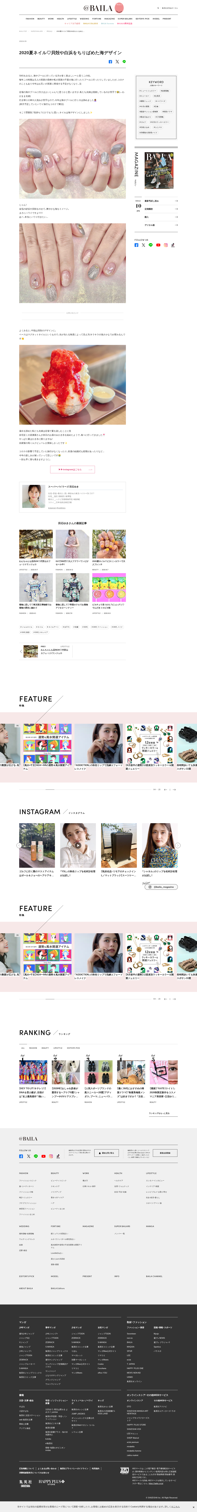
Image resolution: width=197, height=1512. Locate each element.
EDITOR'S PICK (26, 1276)
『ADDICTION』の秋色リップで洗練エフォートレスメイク (48, 767)
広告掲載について (26, 1468)
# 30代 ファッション (100, 627)
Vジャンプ (23, 1342)
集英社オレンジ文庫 (80, 1409)
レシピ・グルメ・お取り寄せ (156, 1192)
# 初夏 (76, 627)
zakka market (132, 1455)
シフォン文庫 (77, 1432)
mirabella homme (134, 1451)
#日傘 (156, 106)
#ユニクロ (158, 127)
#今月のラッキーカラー (159, 122)
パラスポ (157, 1351)
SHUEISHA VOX (134, 1429)
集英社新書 (50, 1428)
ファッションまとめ (27, 1214)
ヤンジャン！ (50, 1371)
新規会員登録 (165, 1153)
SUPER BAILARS (125, 18)
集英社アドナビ (160, 1407)
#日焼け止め (144, 127)
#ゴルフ (143, 122)
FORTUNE (96, 18)
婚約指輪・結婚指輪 (26, 1234)
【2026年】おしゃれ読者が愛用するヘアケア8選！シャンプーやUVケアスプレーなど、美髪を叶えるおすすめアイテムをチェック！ (66, 1096)
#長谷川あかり (145, 117)
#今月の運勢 (144, 106)
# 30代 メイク (117, 627)
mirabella (130, 1446)
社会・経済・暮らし (153, 1198)
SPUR (129, 1351)
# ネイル (39, 627)
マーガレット (77, 1355)
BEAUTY (41, 18)
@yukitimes (60, 508)
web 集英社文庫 (25, 1420)
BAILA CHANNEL (154, 1276)
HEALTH (60, 18)
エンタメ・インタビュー (155, 1181)
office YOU (102, 1373)
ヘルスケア (118, 1181)
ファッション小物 (26, 1192)
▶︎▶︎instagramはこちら (70, 469)
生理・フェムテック (121, 1186)
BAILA (129, 1342)
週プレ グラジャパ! (162, 1342)
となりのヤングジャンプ (55, 1375)
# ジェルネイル (26, 627)
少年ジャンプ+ (25, 1351)
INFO (116, 1276)
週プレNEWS (159, 1338)
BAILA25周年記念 (125, 23)
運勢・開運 (55, 1265)
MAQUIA (130, 1347)
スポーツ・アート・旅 (154, 1203)
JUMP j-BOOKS (78, 1414)
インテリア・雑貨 (152, 1186)
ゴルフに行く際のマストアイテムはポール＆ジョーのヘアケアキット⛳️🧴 (36, 874)
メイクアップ (56, 1192)
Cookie (101, 1364)
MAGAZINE (109, 18)
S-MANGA (23, 1368)
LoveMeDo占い (57, 1253)
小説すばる (24, 1411)
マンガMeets (77, 1373)
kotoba (48, 1439)
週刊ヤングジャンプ (53, 1360)
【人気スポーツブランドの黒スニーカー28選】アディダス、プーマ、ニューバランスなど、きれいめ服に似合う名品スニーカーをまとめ (98, 1096)
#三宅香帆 (160, 117)
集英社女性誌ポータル (170, 8)
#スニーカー (144, 96)
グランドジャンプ (52, 1380)
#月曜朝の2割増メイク (148, 133)
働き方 (85, 1181)
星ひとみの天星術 (58, 1259)
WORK (51, 18)
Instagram (52, 508)
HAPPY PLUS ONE (135, 1368)
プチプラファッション (27, 1203)
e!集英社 (49, 1443)
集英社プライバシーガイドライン (74, 1468)
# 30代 (85, 627)
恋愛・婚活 (23, 1250)
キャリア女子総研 (72, 23)
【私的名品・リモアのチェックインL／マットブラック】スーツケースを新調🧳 (118, 874)
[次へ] (178, 845)
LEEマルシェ (132, 1434)
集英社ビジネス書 (52, 1423)
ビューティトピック (58, 1181)
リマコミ (75, 1368)
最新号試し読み (152, 201)
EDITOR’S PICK (143, 18)
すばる (22, 1407)
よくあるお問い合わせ (47, 1468)
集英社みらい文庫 (105, 1407)
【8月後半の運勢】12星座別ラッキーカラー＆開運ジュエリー (99, 767)
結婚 (21, 1245)
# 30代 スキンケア (41, 632)
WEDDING (84, 18)
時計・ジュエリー (25, 1198)
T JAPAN (131, 1364)
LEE (129, 1355)
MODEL (156, 18)
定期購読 (149, 209)
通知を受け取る (108, 1153)
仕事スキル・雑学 (89, 1186)
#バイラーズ (160, 101)
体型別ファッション (27, 1209)
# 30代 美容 (25, 632)
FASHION (30, 18)
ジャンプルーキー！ (27, 1364)
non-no (130, 1338)
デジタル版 (150, 225)
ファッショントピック (27, 1181)
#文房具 (157, 96)
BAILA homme (107, 23)
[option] (48, 749)
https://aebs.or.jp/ (156, 1483)
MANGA (150, 1226)
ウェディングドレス (27, 1239)
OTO (129, 1407)
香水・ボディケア (57, 1198)
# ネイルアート (53, 627)
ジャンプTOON (25, 1355)
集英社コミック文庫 (27, 1377)
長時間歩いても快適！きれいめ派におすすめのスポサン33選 (150, 767)
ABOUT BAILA (26, 1288)
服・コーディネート (26, 1186)
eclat (129, 1360)
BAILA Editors (58, 1288)
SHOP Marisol (133, 1438)
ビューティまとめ (58, 1209)
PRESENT (167, 18)
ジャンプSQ (24, 1338)
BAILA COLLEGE (90, 23)
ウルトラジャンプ (52, 1384)
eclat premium (133, 1442)
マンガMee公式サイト (81, 1364)
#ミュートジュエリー (148, 91)
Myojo (156, 1334)
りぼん (74, 1351)
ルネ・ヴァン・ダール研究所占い (63, 1239)
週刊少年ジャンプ (26, 1334)
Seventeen (131, 1334)
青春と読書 (24, 1424)
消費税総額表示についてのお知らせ (34, 1473)
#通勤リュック (145, 101)
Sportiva (157, 1347)
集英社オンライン (134, 1381)
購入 (147, 217)
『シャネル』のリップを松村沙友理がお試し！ (159, 873)
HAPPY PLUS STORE (136, 1425)
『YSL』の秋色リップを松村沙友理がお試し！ (77, 873)
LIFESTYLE (72, 18)
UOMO (130, 1377)
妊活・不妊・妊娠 (120, 1192)
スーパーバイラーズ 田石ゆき (63, 486)
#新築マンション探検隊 (149, 112)
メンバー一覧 (119, 1234)
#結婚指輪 (165, 91)
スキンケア (55, 1186)
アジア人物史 (24, 1428)
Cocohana (102, 1368)
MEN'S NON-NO (134, 1373)
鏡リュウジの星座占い (59, 1234)
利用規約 (95, 1468)
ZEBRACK (23, 1360)
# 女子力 (66, 627)
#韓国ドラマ (167, 112)
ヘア (52, 1203)
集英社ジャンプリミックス (30, 1373)
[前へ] (19, 845)
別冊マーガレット (79, 1360)
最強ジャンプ (24, 1347)
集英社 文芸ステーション (29, 1415)
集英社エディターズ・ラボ (164, 1411)
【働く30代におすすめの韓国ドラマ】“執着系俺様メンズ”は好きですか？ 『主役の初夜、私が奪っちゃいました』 (131, 1096)
